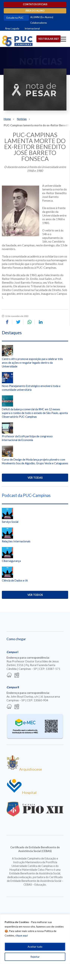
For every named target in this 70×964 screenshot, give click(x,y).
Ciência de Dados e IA (15, 580)
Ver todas (35, 477)
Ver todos (35, 594)
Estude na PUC (15, 17)
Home (7, 119)
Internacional (32, 28)
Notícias (22, 119)
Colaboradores (38, 22)
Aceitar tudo (35, 946)
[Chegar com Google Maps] (16, 675)
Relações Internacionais (16, 541)
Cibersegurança (11, 560)
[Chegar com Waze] (9, 675)
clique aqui (21, 935)
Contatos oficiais (35, 4)
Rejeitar (35, 956)
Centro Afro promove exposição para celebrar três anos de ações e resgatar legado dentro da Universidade (32, 362)
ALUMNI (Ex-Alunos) (41, 17)
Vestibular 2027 (48, 38)
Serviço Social (10, 521)
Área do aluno (35, 10)
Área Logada (12, 28)
